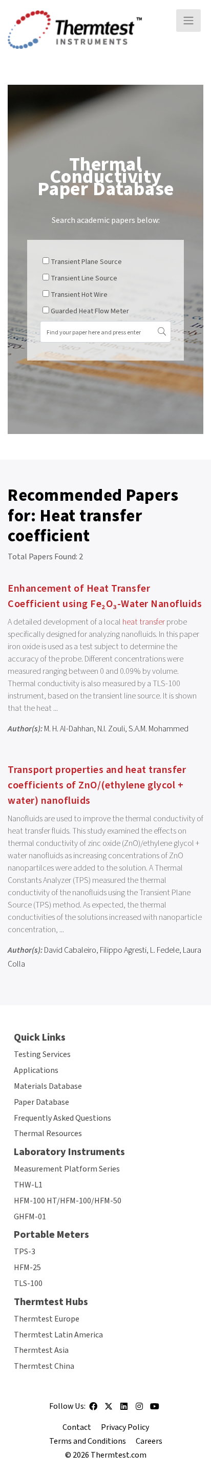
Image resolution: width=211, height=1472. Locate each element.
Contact (76, 1427)
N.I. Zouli (111, 728)
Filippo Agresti (123, 950)
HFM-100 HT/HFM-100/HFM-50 (67, 1200)
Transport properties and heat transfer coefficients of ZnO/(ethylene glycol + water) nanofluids (97, 785)
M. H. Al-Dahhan (69, 728)
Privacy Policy (125, 1427)
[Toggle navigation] (188, 20)
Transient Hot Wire (79, 295)
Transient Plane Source (86, 262)
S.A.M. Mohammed (158, 728)
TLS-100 (28, 1283)
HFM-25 (27, 1267)
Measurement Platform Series (67, 1169)
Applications (36, 1070)
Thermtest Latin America (58, 1335)
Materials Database (48, 1086)
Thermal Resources (48, 1133)
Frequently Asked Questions (62, 1118)
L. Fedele (164, 950)
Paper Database (41, 1102)
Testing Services (42, 1054)
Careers (149, 1441)
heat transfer (143, 622)
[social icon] (93, 1410)
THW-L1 (28, 1185)
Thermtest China (44, 1366)
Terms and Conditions (87, 1441)
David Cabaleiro (70, 950)
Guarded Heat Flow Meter (90, 311)
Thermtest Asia (41, 1350)
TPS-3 (24, 1251)
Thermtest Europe (46, 1319)
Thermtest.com (118, 1455)
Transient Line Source (84, 278)
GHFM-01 (30, 1216)
